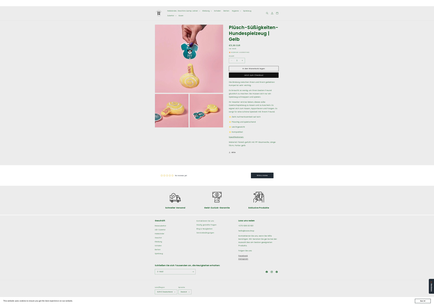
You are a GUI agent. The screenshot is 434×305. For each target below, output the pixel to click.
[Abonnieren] (192, 271)
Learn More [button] (79, 301)
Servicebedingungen (205, 233)
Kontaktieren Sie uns (205, 221)
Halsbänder (159, 234)
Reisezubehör (160, 226)
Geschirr (158, 238)
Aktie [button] (233, 152)
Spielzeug (159, 253)
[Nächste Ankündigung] (241, 3)
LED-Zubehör (160, 230)
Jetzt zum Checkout (253, 75)
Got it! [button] (423, 301)
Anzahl (231, 56)
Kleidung (158, 242)
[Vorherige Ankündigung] (192, 3)
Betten (158, 249)
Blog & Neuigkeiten (204, 229)
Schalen (158, 246)
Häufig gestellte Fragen (206, 225)
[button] (183, 10)
